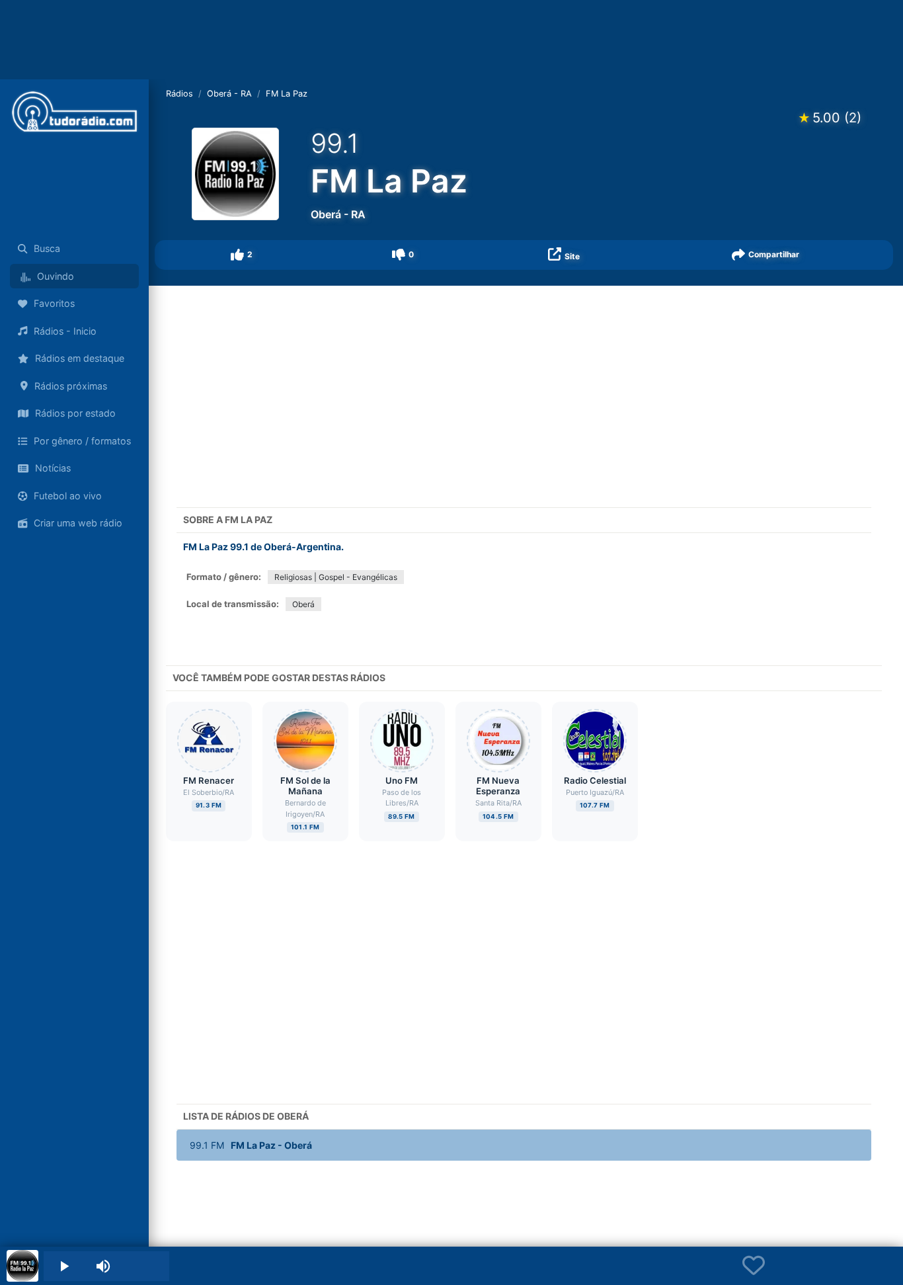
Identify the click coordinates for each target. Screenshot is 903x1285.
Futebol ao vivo (68, 495)
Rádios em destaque (79, 358)
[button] (242, 255)
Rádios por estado (75, 413)
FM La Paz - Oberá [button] (251, 1145)
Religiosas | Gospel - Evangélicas (335, 577)
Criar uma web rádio (78, 522)
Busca (47, 248)
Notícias (53, 468)
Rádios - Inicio (65, 331)
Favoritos (54, 303)
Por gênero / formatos (82, 440)
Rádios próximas (70, 386)
